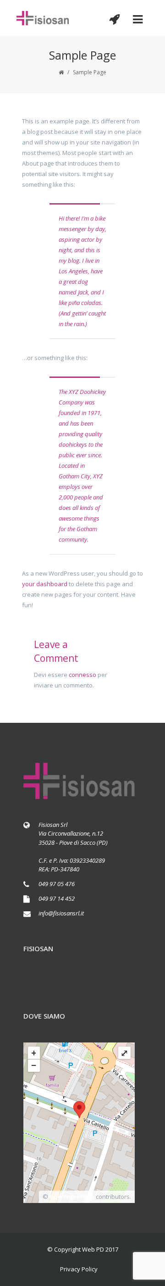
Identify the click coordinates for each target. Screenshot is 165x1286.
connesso (82, 675)
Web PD (93, 1249)
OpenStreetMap (72, 1196)
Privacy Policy (79, 1269)
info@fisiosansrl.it (61, 913)
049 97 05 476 (56, 884)
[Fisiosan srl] (42, 18)
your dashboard (44, 584)
